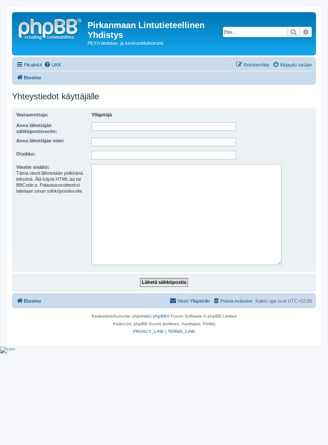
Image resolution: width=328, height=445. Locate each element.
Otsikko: (25, 153)
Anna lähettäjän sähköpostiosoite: (36, 128)
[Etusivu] (51, 27)
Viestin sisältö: (33, 167)
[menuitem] (52, 65)
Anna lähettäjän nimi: (40, 140)
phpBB (160, 316)
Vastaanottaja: (32, 114)
